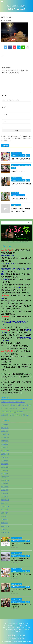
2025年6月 (5, 424)
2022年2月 (5, 493)
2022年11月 (5, 480)
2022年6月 (5, 487)
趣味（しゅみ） (11, 627)
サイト (4, 122)
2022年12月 (5, 477)
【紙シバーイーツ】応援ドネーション (13, 402)
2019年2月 (4, 523)
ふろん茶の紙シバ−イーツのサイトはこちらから (16, 241)
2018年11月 (5, 529)
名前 (4, 107)
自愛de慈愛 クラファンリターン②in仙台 (15, 415)
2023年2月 (5, 474)
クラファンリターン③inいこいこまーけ (14, 408)
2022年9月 (5, 483)
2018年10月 (5, 533)
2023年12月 (5, 451)
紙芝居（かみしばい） (10, 623)
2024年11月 (5, 434)
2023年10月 (5, 457)
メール (4, 114)
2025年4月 (5, 428)
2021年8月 (4, 513)
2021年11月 (5, 503)
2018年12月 (5, 526)
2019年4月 (4, 519)
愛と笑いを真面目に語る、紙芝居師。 (17, 638)
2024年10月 (5, 438)
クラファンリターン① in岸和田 (12, 412)
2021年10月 (5, 506)
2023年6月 (5, 464)
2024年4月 (5, 444)
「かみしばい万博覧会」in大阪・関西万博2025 (16, 405)
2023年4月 (5, 470)
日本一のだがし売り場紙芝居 (20, 159)
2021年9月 (4, 510)
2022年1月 (4, 496)
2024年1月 (4, 447)
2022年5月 (5, 490)
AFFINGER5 (27, 641)
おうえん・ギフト (12, 625)
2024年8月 (5, 441)
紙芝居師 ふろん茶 (16, 9)
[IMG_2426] (19, 47)
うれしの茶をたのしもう (19, 199)
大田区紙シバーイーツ (18, 171)
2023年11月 (5, 454)
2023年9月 (5, 460)
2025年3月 (5, 431)
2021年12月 (5, 500)
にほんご (21, 625)
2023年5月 (5, 467)
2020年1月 (4, 516)
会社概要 (18, 631)
